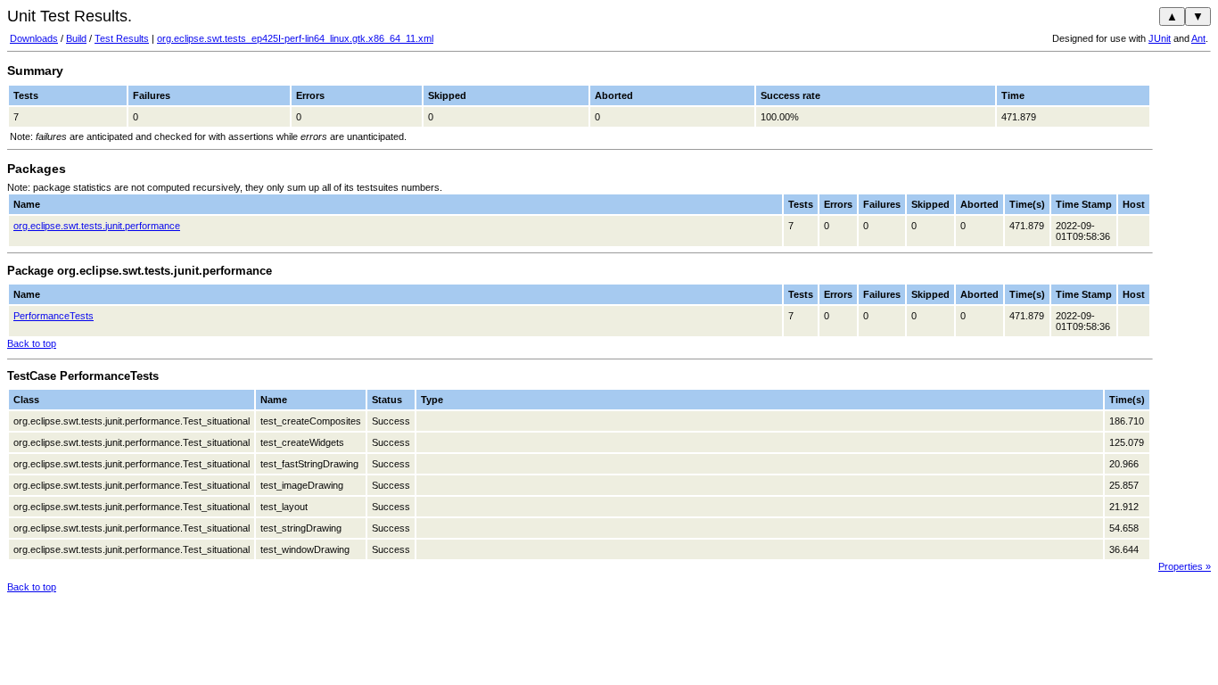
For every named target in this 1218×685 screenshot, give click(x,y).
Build (76, 38)
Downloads (34, 38)
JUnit (1159, 38)
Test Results (122, 38)
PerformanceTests (53, 315)
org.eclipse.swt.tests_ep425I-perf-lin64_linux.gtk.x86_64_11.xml (295, 38)
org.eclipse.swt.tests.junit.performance (96, 225)
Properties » (1184, 566)
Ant (1198, 38)
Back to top (31, 343)
